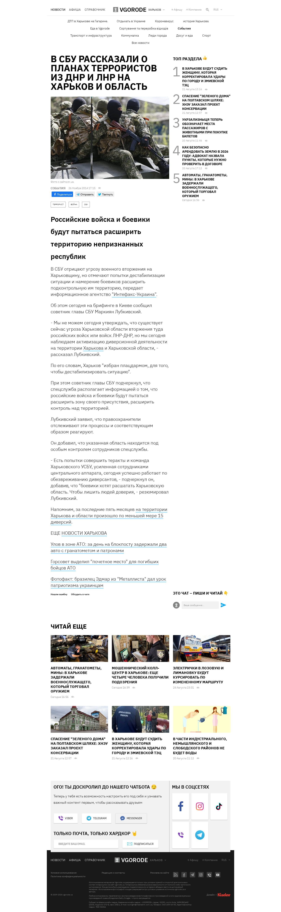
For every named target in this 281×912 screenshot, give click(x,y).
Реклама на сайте (159, 873)
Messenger (134, 818)
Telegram (99, 818)
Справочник (95, 9)
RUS (216, 9)
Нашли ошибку (59, 594)
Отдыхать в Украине (131, 21)
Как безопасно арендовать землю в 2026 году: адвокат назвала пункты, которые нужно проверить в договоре (205, 155)
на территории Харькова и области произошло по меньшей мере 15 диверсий (109, 515)
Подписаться (143, 844)
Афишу (178, 9)
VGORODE (134, 860)
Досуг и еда (184, 35)
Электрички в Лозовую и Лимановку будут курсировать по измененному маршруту (198, 675)
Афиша (75, 9)
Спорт (206, 35)
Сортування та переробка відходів (143, 28)
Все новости (140, 43)
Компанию (195, 9)
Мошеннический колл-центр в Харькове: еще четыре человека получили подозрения (140, 675)
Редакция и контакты (113, 873)
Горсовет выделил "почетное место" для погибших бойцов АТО (105, 564)
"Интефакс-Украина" (134, 294)
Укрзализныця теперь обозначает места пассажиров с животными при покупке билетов (205, 127)
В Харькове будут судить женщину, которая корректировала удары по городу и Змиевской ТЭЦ (204, 76)
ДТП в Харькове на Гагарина (87, 21)
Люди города (157, 35)
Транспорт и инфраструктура (91, 35)
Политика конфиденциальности (68, 876)
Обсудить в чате (80, 594)
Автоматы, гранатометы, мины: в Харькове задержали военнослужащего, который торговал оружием (204, 185)
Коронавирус (164, 21)
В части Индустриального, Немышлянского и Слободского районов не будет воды (200, 746)
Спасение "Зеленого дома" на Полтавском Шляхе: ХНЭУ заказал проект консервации (206, 102)
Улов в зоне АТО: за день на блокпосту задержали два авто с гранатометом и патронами (109, 547)
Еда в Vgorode (100, 28)
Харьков (156, 860)
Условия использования (63, 873)
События (184, 28)
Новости (58, 9)
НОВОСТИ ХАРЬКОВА (84, 533)
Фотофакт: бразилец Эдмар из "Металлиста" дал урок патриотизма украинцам (108, 582)
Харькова (93, 348)
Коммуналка (130, 35)
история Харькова (196, 21)
